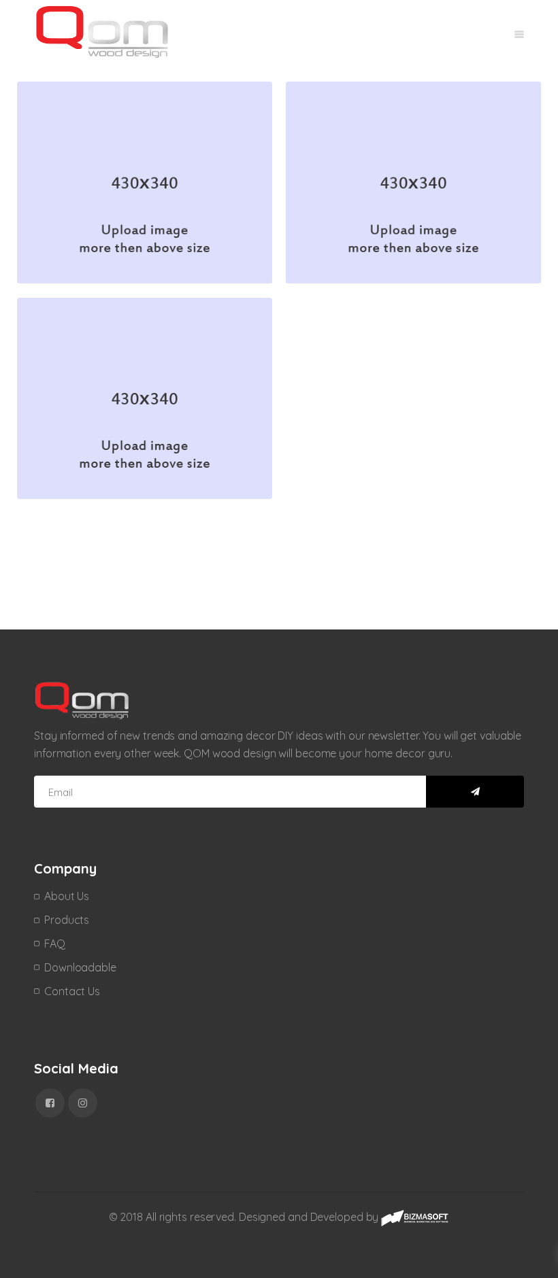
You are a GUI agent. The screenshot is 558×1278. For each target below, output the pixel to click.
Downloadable (80, 967)
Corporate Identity (90, 118)
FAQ (54, 943)
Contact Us (72, 991)
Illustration (108, 137)
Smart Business (81, 334)
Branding (58, 137)
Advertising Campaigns (372, 118)
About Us (66, 896)
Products (66, 920)
